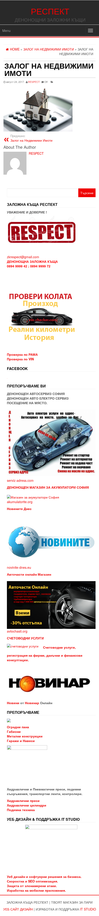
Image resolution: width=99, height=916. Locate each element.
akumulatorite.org (19, 501)
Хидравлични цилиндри (26, 805)
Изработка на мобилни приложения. (36, 890)
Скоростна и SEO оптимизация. (32, 881)
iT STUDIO (88, 909)
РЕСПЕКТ (50, 11)
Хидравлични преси (23, 800)
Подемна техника (21, 809)
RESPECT (34, 82)
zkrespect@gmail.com (23, 257)
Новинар (32, 702)
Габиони (14, 731)
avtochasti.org (17, 631)
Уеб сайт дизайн (18, 909)
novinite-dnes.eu (19, 567)
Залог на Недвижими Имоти (31, 138)
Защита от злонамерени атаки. (32, 885)
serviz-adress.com (20, 480)
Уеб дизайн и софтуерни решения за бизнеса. (44, 876)
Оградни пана (18, 727)
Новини (13, 702)
